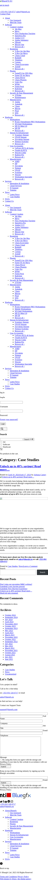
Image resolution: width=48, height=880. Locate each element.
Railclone (18, 89)
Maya (17, 31)
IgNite (17, 84)
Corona (18, 62)
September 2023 (11, 628)
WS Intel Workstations (23, 124)
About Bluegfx (11, 811)
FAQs (7, 199)
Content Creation (16, 27)
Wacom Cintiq (20, 153)
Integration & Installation (19, 183)
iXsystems (19, 166)
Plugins (13, 71)
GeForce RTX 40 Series (24, 148)
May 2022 (9, 646)
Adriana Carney (40, 475)
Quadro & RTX (21, 150)
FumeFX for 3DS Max (24, 73)
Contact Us (9, 201)
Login (3, 424)
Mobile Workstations (23, 309)
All (4, 442)
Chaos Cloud (20, 56)
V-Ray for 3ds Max (22, 51)
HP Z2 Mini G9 (21, 126)
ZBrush (18, 42)
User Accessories (16, 146)
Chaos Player (20, 78)
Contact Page (5, 14)
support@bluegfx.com (8, 709)
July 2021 (9, 657)
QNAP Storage (21, 137)
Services (8, 181)
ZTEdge (18, 95)
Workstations (15, 119)
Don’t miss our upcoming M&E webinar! (16, 584)
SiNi (16, 113)
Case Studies (15, 197)
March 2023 (9, 635)
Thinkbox (18, 60)
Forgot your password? (9, 419)
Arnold (17, 67)
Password (4, 415)
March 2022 (9, 648)
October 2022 (10, 639)
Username (4, 407)
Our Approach (15, 20)
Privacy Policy (23, 877)
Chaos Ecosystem (22, 64)
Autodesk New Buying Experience (13, 589)
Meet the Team (15, 22)
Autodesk (18, 104)
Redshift (18, 58)
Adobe (17, 102)
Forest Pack (19, 86)
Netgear (18, 168)
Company (4, 723)
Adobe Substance (21, 40)
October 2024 (10, 615)
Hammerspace (20, 97)
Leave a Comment (30, 566)
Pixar (17, 111)
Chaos (17, 106)
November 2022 (11, 637)
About (7, 18)
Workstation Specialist (23, 177)
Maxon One (19, 44)
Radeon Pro (19, 155)
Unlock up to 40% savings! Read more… (16, 591)
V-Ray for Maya (21, 53)
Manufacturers (15, 100)
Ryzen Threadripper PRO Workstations (30, 122)
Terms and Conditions (8, 877)
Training (13, 190)
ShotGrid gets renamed (9, 593)
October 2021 (10, 653)
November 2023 (11, 624)
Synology (18, 172)
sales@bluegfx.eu (23, 12)
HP (16, 164)
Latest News (15, 194)
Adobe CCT (19, 38)
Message (3, 757)
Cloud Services (16, 186)
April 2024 (9, 622)
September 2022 (11, 642)
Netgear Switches (21, 142)
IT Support (14, 188)
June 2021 (9, 659)
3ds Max (18, 29)
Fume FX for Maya (22, 75)
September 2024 (11, 617)
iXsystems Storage (22, 139)
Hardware (9, 117)
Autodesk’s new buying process (12, 586)
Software (8, 25)
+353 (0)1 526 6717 (8, 12)
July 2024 (9, 620)
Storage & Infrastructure (19, 133)
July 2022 (9, 644)
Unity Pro (18, 82)
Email (45, 730)
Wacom (18, 175)
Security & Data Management (21, 93)
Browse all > (20, 47)
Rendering (14, 49)
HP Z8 (17, 128)
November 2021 (11, 650)
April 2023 (9, 633)
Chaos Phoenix (21, 80)
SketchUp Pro (20, 36)
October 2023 (10, 626)
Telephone (4, 735)
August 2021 (10, 655)
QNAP (17, 170)
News (7, 192)
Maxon (17, 108)
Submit (4, 767)
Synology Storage (22, 135)
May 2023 (9, 631)
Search (27, 439)
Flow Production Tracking (25, 33)
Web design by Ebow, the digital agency (15, 879)
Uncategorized (10, 674)
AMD (17, 161)
